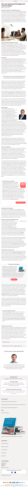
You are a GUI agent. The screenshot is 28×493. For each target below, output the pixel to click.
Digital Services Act (9, 164)
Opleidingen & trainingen (4, 446)
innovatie (21, 11)
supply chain (18, 19)
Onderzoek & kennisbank (4, 443)
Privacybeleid (12, 485)
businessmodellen (7, 21)
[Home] (2, 1)
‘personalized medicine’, (11, 92)
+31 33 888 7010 (15, 1)
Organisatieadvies (3, 452)
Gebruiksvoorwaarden (7, 485)
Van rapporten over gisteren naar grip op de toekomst (8, 401)
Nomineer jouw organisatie (20, 202)
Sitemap (2, 485)
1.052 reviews (21, 484)
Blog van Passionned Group (5, 412)
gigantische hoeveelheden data (17, 252)
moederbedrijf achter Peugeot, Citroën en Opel (18, 243)
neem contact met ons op (14, 199)
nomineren (11, 197)
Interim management (4, 449)
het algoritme (5, 121)
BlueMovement (22, 232)
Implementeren (3, 455)
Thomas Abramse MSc (7, 7)
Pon (25, 300)
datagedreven (19, 209)
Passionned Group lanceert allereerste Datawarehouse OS (9, 407)
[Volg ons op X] (15, 472)
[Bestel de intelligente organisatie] (13, 426)
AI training (25, 143)
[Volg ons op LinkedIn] (12, 472)
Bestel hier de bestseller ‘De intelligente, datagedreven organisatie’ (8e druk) (11, 436)
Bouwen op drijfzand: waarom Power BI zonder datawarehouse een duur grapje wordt (13, 404)
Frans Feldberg (3, 43)
